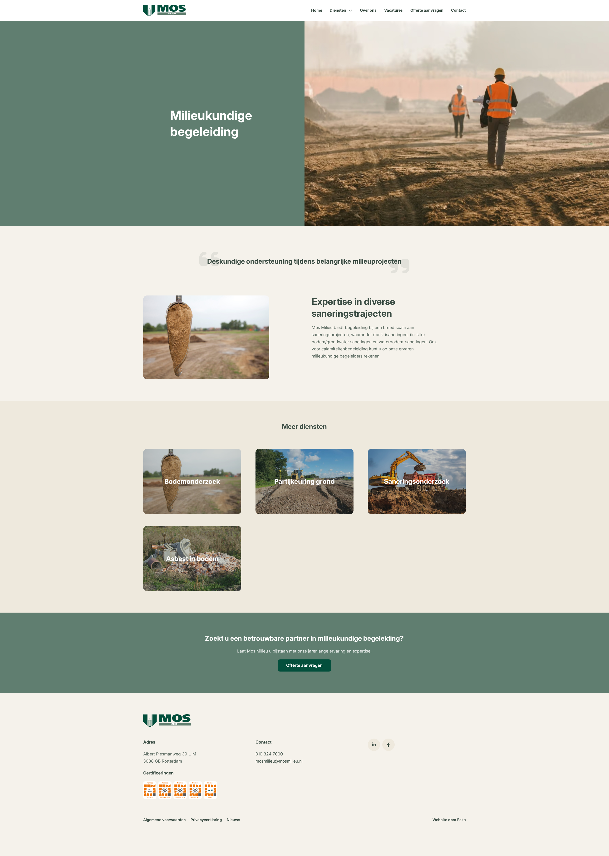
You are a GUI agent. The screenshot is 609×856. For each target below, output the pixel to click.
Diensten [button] (338, 10)
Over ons (368, 10)
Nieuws (233, 819)
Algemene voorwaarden (164, 819)
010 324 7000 (269, 753)
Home (316, 10)
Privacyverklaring (206, 819)
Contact (458, 10)
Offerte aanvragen (426, 10)
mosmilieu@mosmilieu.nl (279, 761)
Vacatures (393, 10)
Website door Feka (449, 819)
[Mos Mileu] (164, 10)
